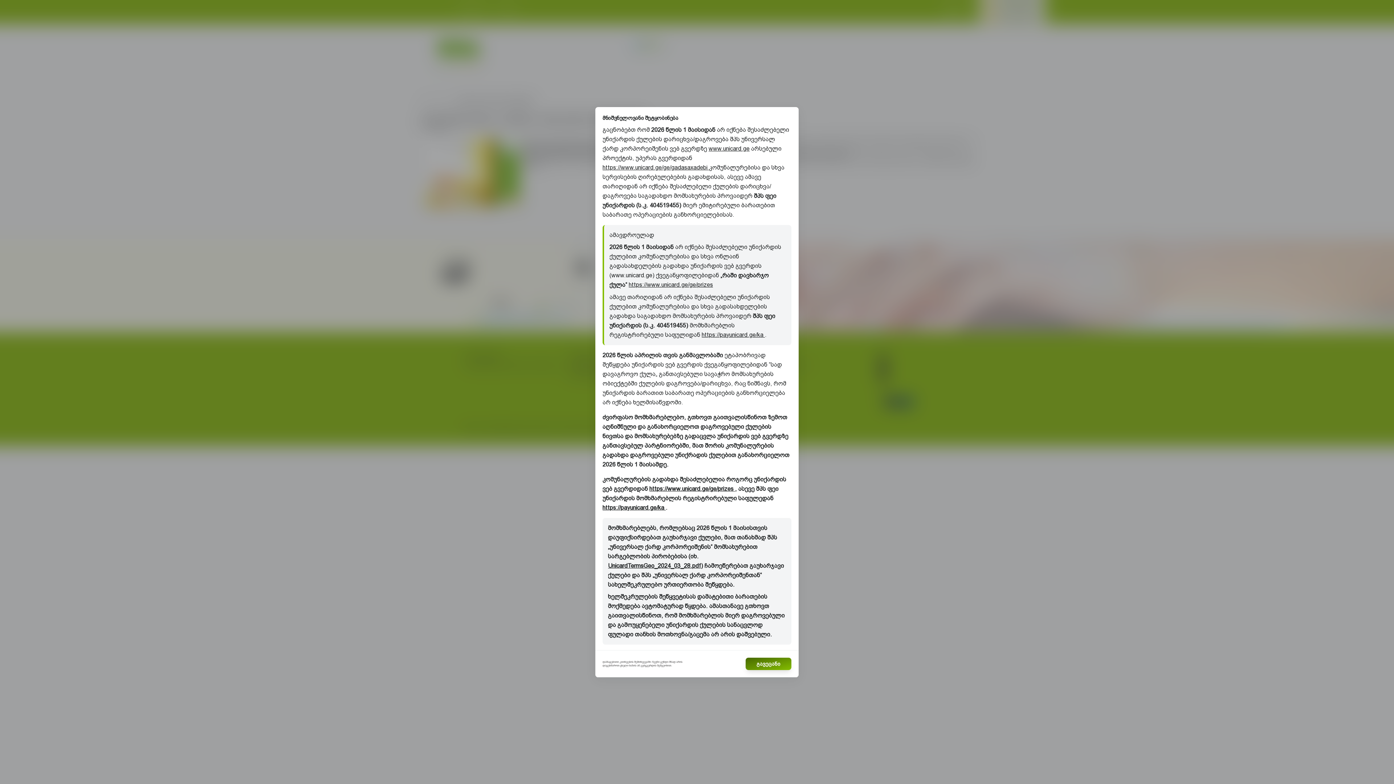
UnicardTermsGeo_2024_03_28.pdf (654, 566)
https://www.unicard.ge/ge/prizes (671, 285)
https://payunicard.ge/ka (733, 335)
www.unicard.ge (729, 149)
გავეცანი (768, 664)
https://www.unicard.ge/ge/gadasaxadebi (656, 167)
